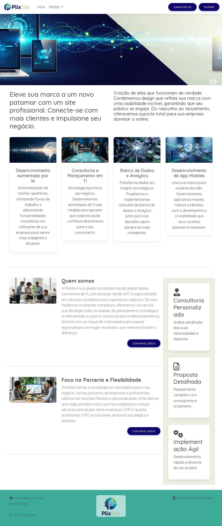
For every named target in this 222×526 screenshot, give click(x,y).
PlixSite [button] (54, 7)
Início (41, 7)
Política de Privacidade (194, 498)
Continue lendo (143, 343)
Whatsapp (20, 503)
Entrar (209, 7)
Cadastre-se (182, 7)
